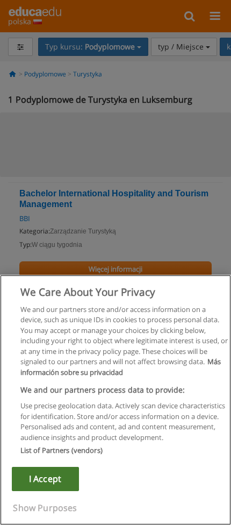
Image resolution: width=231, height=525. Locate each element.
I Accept (45, 479)
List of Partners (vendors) (61, 450)
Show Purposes (45, 508)
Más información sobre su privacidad (120, 367)
